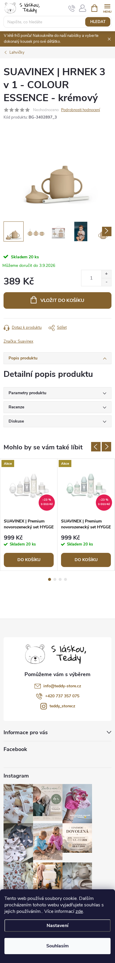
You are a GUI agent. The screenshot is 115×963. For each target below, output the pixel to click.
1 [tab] (49, 579)
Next (106, 446)
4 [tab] (65, 579)
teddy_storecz (62, 706)
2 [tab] (54, 579)
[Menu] (107, 8)
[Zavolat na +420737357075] (71, 8)
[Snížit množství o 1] (106, 282)
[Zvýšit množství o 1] (106, 274)
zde (79, 911)
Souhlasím (57, 946)
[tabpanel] (29, 515)
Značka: (18, 341)
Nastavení (57, 925)
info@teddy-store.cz (62, 686)
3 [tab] (60, 579)
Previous (96, 446)
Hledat (98, 21)
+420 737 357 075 (62, 696)
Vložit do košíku (62, 300)
